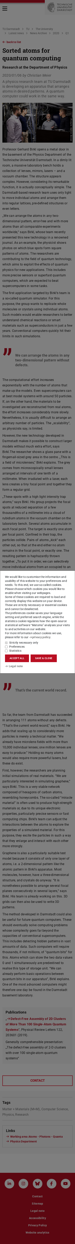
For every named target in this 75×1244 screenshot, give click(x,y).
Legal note (16, 666)
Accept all (17, 658)
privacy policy (41, 637)
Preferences (17, 646)
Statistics (15, 650)
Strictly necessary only (23, 642)
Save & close (43, 658)
